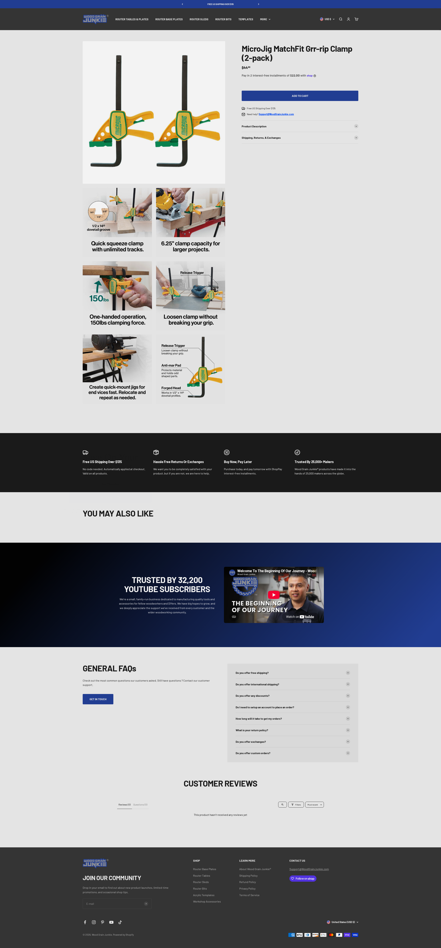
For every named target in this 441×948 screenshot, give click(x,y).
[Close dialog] (435, 5)
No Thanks (110, 484)
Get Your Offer (110, 497)
